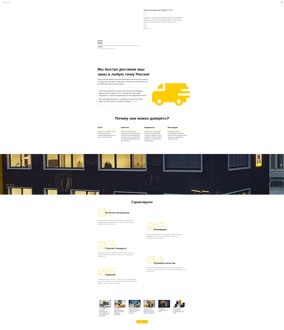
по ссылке (133, 101)
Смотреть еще (6, 2)
